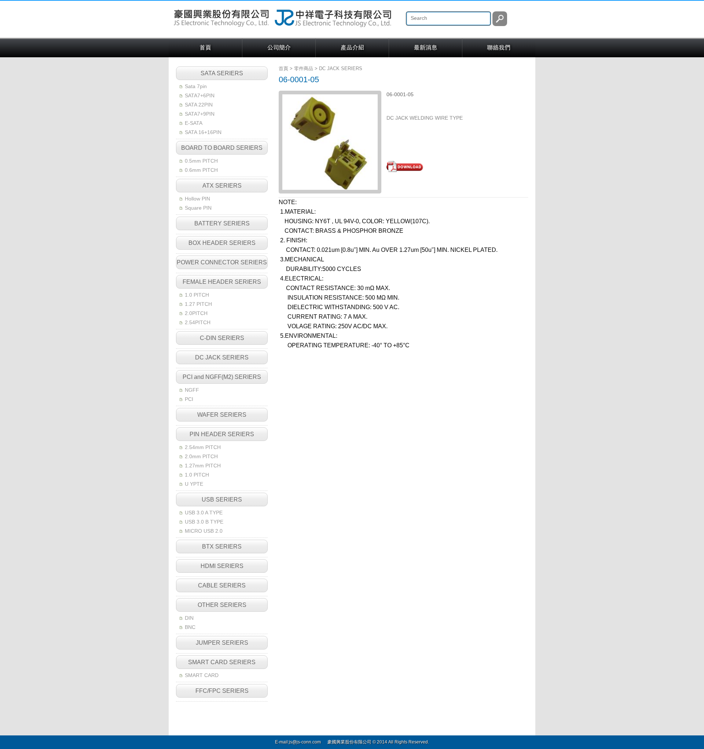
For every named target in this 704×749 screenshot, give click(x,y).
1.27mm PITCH (203, 465)
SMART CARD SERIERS (222, 662)
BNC (190, 627)
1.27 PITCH (198, 304)
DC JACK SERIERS (222, 357)
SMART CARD (202, 675)
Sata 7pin (196, 86)
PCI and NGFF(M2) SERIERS (222, 377)
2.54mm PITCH (203, 447)
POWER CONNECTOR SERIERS (222, 262)
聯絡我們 (498, 48)
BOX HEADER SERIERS (222, 243)
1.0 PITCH (197, 295)
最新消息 (425, 48)
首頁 (205, 48)
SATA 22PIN (199, 105)
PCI (189, 399)
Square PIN (198, 208)
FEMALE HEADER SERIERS (222, 282)
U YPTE (194, 484)
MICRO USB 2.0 (204, 531)
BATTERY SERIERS (222, 223)
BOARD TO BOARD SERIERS (222, 148)
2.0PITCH (196, 313)
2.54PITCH (197, 322)
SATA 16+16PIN (203, 132)
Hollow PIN (197, 199)
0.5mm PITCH (201, 161)
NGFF (192, 390)
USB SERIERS (222, 499)
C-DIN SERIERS (222, 338)
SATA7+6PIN (199, 95)
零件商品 (303, 68)
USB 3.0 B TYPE (204, 522)
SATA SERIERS (222, 73)
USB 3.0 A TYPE (204, 512)
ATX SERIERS (222, 185)
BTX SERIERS (222, 546)
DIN (189, 618)
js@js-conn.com (305, 742)
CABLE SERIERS (222, 585)
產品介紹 (352, 48)
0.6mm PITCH (201, 170)
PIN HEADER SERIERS (222, 434)
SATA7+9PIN (199, 114)
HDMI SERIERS (222, 566)
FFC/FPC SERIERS (222, 691)
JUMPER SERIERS (222, 643)
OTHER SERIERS (222, 605)
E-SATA (193, 123)
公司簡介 (278, 48)
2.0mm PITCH (201, 456)
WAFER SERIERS (221, 415)
